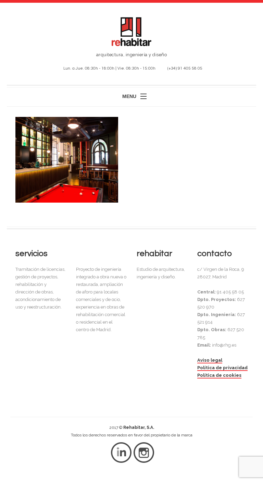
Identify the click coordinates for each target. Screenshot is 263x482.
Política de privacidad (222, 367)
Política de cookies (219, 375)
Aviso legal (209, 360)
